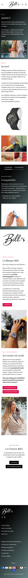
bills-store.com (11, 574)
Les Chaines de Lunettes (11, 391)
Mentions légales (6, 556)
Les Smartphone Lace (10, 387)
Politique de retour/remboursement (11, 541)
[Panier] (26, 4)
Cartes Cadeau (5, 525)
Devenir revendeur (6, 528)
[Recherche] (22, 4)
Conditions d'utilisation (7, 550)
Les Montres (7, 304)
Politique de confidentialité (8, 544)
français (13, 563)
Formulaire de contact (7, 531)
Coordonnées (5, 553)
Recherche (4, 534)
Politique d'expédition (7, 547)
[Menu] (2, 4)
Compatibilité (8, 167)
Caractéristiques (19, 167)
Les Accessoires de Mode (14, 466)
